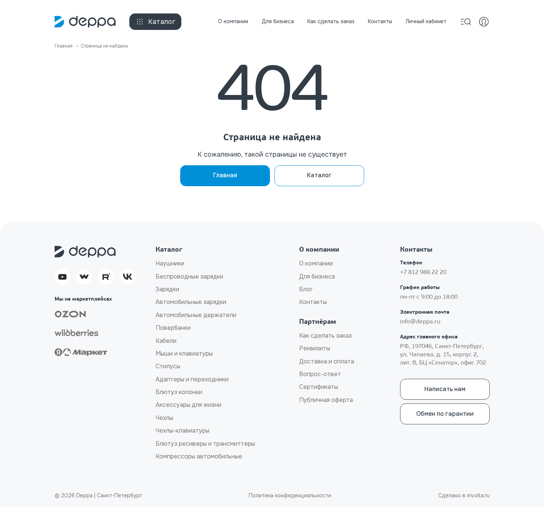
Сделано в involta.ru (464, 495)
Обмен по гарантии (445, 414)
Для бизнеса (278, 21)
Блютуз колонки (179, 392)
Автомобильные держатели (196, 315)
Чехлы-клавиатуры (182, 430)
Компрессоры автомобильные (199, 456)
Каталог (162, 22)
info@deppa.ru (420, 322)
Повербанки (173, 328)
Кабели (166, 341)
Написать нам (444, 389)
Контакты (380, 21)
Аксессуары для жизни (188, 405)
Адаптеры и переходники (192, 379)
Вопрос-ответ (320, 374)
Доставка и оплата (326, 361)
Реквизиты (314, 348)
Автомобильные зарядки (191, 302)
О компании (233, 21)
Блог (306, 289)
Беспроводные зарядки (189, 276)
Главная (225, 175)
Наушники (170, 263)
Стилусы (168, 366)
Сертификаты (318, 387)
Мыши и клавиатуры (184, 353)
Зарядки (167, 289)
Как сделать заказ (330, 21)
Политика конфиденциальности (290, 495)
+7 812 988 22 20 (423, 273)
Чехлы (164, 418)
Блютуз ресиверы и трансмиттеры (205, 444)
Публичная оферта (326, 400)
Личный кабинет (426, 21)
